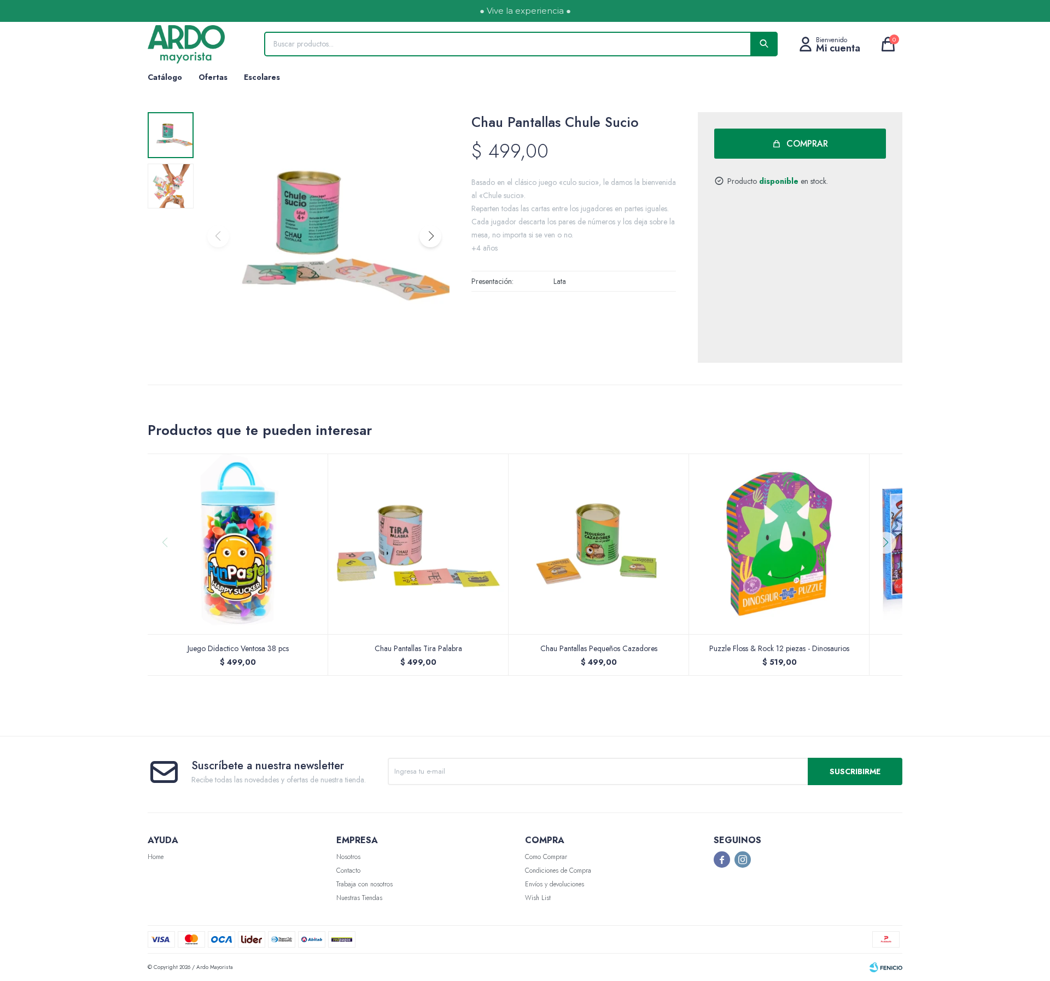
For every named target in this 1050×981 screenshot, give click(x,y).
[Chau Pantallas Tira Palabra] (418, 544)
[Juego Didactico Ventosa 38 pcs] (238, 544)
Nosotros (348, 857)
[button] (430, 236)
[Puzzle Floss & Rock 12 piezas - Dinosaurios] (779, 544)
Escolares (262, 77)
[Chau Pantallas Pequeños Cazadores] (599, 544)
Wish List (538, 898)
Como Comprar (546, 857)
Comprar (807, 143)
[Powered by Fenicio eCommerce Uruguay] (886, 967)
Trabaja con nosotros (364, 884)
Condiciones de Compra (558, 870)
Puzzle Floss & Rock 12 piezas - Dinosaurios (779, 648)
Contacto (348, 870)
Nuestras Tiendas (359, 898)
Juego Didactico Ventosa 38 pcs (238, 648)
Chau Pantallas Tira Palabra (418, 648)
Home (156, 857)
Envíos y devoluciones (554, 884)
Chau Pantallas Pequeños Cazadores (598, 648)
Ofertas (213, 77)
